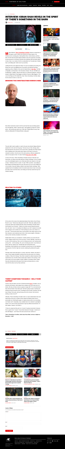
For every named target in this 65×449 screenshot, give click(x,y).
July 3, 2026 (13, 402)
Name (6, 422)
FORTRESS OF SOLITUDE (17, 1)
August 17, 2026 (15, 385)
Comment (7, 411)
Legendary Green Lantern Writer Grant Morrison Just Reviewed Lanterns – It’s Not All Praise (50, 54)
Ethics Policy (36, 442)
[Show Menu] (5, 1)
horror (31, 283)
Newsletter (57, 1)
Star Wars (44, 5)
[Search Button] (52, 1)
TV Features (46, 35)
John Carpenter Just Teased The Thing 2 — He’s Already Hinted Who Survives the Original (51, 132)
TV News (6, 397)
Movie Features (9, 361)
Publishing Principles (29, 442)
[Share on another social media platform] (40, 45)
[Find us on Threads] (54, 441)
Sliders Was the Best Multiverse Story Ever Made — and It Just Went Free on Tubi (51, 39)
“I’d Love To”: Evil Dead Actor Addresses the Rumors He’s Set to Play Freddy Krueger (50, 85)
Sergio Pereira (10, 22)
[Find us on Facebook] (47, 441)
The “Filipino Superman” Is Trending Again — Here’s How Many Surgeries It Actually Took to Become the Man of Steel (20, 364)
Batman (39, 5)
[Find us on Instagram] (50, 441)
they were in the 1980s (31, 154)
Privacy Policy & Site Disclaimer (31, 443)
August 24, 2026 (46, 57)
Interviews (9, 331)
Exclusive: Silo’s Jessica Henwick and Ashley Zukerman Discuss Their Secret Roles (13, 400)
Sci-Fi (48, 5)
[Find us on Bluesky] (50, 442)
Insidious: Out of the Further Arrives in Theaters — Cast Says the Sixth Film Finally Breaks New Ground (51, 100)
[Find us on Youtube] (52, 441)
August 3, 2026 (38, 384)
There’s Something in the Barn (22, 52)
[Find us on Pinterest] (57, 441)
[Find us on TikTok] (47, 442)
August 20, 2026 (46, 119)
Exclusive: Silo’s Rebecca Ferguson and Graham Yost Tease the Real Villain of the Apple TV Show (31, 400)
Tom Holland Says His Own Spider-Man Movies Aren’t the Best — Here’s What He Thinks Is (32, 381)
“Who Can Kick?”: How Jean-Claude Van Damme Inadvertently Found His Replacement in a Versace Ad (51, 70)
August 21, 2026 (46, 87)
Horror (51, 5)
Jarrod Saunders (9, 385)
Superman (35, 5)
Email (6, 426)
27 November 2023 (17, 22)
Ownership (23, 443)
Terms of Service (18, 443)
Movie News (13, 331)
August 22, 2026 (46, 72)
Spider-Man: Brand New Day (22, 5)
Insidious (30, 5)
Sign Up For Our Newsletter (19, 442)
